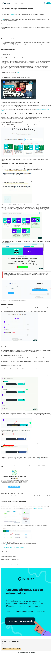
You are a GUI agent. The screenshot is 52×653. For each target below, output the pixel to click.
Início (16, 3)
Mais (22, 3)
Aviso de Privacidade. (30, 652)
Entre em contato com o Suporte (11, 648)
